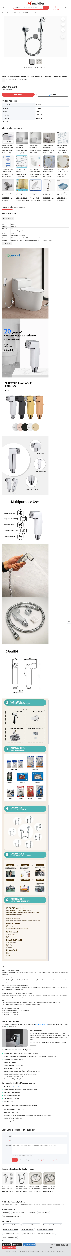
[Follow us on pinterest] (67, 1245)
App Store (6, 1245)
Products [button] (17, 8)
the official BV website (41, 1024)
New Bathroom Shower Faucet (11, 1233)
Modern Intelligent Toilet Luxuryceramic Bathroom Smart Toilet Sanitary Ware (7, 147)
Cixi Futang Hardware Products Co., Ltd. (17, 79)
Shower (20, 1087)
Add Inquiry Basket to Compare (35, 67)
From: (9, 1136)
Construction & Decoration (14, 13)
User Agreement (45, 1251)
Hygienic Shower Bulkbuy (10, 1237)
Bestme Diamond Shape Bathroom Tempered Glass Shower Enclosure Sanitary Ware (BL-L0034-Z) (21, 194)
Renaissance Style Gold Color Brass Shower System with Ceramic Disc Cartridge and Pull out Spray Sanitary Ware (49, 194)
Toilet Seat (6, 1212)
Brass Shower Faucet (29, 1233)
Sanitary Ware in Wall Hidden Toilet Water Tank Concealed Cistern (7, 170)
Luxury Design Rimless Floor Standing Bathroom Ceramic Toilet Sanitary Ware (21, 147)
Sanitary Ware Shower (27, 1229)
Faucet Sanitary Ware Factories (31, 1225)
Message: (8, 1145)
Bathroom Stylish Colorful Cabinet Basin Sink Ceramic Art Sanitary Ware (63, 194)
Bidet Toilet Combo (43, 1212)
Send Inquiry (18, 94)
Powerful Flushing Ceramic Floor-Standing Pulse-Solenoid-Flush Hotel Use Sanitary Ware (35, 147)
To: (10, 1141)
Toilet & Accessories (28, 13)
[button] (3, 3)
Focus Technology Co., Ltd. (23, 1251)
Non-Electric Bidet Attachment (11, 1217)
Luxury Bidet (31, 1212)
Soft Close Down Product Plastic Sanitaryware (34, 194)
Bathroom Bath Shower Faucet (46, 1233)
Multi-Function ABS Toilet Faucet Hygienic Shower (21, 1188)
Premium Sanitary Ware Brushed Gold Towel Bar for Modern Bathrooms (49, 170)
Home (3, 13)
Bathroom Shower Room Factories (52, 1225)
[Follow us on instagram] (62, 1245)
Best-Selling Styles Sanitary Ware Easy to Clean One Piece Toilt (35, 170)
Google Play (17, 1245)
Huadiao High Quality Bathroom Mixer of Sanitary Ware (8, 194)
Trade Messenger (29, 1245)
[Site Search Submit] (46, 8)
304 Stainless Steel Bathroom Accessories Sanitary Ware (21, 170)
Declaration (53, 1251)
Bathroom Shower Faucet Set (45, 1229)
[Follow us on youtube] (64, 1245)
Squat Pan (21, 1212)
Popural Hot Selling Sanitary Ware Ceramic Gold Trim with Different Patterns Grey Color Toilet (48, 147)
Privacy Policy (62, 1251)
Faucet (15, 1087)
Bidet (36, 13)
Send (15, 1160)
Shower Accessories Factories (11, 1225)
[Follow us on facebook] (57, 1245)
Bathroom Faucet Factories (10, 1229)
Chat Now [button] (54, 95)
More (3, 1241)
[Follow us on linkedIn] (51, 1247)
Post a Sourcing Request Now (50, 1160)
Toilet (13, 1212)
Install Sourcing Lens (10, 1247)
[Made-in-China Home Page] (35, 3)
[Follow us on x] (59, 1245)
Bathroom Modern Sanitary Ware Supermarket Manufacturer (62, 147)
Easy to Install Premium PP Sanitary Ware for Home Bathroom (62, 170)
